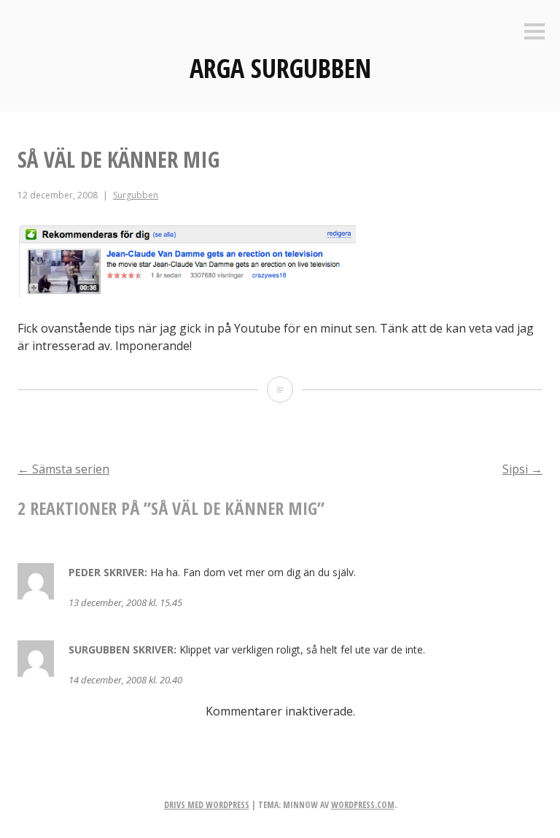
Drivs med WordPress (206, 805)
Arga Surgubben (280, 68)
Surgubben (135, 195)
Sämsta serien (63, 469)
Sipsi (522, 469)
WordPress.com (362, 805)
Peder (85, 572)
